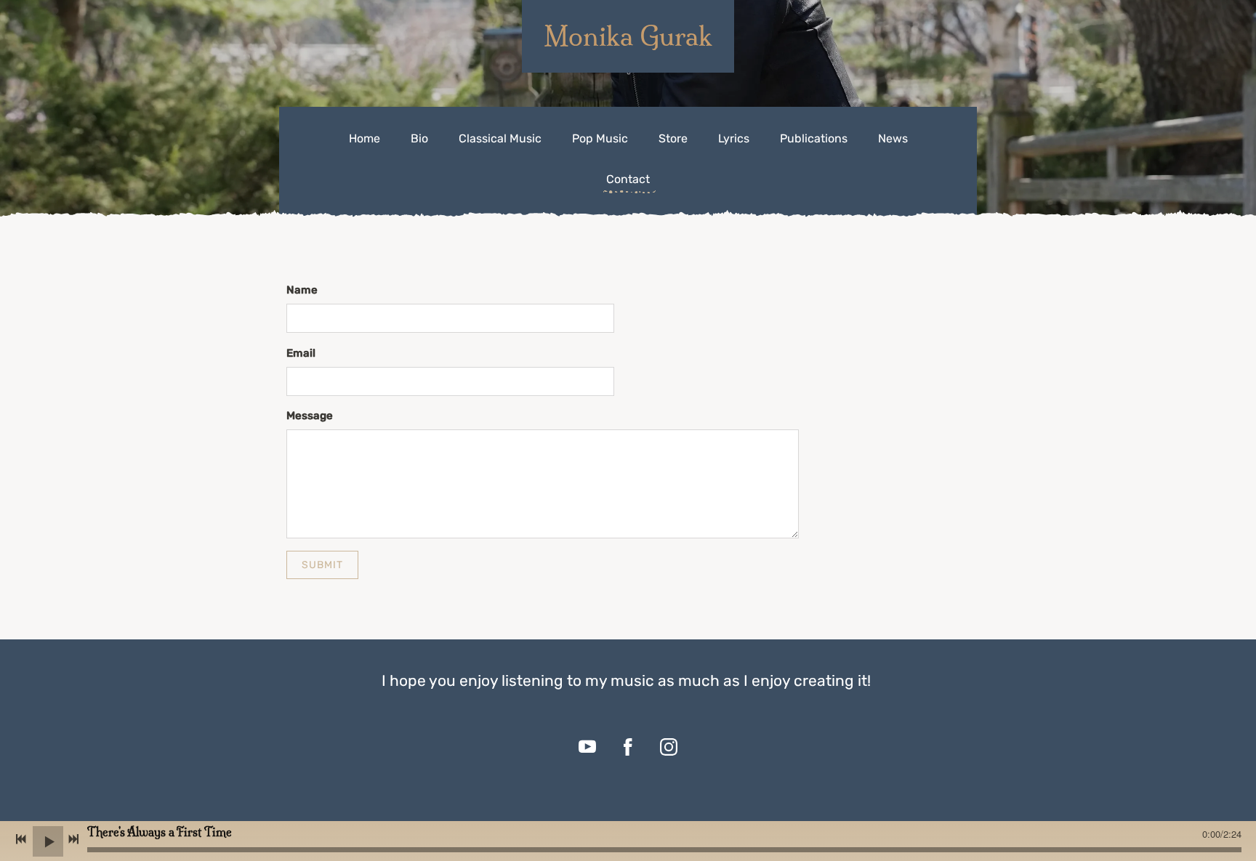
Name (302, 289)
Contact (628, 179)
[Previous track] (21, 839)
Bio (419, 138)
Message (309, 415)
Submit (322, 565)
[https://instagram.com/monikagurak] (668, 747)
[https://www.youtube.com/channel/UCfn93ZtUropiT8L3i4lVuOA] (587, 747)
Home (364, 138)
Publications (814, 138)
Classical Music (500, 138)
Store (673, 138)
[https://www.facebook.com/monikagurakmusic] (628, 747)
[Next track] (73, 839)
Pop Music (600, 138)
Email (300, 353)
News (893, 138)
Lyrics (733, 138)
